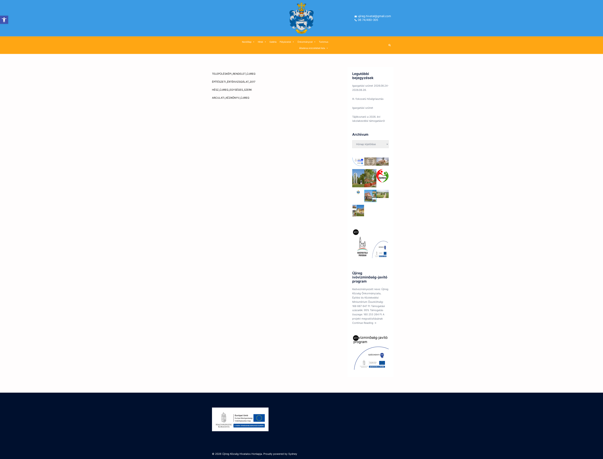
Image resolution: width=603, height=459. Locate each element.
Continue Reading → (364, 322)
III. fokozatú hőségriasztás (367, 98)
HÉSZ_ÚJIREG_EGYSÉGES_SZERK (232, 89)
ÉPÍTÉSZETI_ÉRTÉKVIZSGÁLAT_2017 (233, 81)
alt (356, 232)
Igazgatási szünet (362, 107)
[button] (4, 20)
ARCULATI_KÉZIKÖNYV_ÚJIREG (230, 97)
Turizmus (323, 41)
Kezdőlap (247, 41)
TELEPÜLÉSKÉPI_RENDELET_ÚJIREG (233, 73)
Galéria (273, 41)
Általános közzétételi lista (312, 48)
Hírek (260, 41)
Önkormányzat (305, 41)
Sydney (292, 453)
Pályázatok (285, 41)
